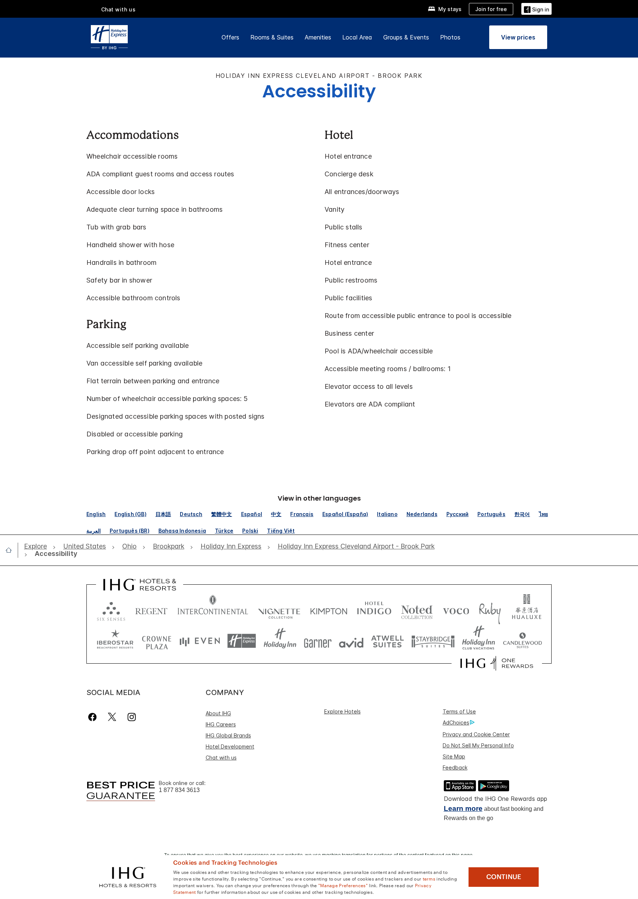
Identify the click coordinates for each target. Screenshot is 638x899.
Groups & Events (406, 37)
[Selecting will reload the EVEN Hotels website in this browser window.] (199, 641)
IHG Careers (221, 724)
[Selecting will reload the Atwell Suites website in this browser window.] (387, 641)
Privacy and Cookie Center (476, 734)
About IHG (218, 713)
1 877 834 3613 (179, 790)
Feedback (455, 767)
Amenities (318, 37)
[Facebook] (94, 717)
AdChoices (456, 722)
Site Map (454, 756)
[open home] (12, 550)
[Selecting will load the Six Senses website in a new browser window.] (111, 609)
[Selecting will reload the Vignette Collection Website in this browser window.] (279, 609)
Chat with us (221, 757)
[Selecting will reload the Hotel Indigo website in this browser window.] (374, 609)
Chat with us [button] (118, 9)
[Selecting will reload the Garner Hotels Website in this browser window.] (318, 641)
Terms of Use (459, 711)
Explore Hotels (342, 711)
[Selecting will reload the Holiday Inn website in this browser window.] (280, 641)
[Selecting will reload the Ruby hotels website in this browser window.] (490, 609)
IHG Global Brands (228, 735)
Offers (230, 37)
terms (429, 878)
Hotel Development (230, 746)
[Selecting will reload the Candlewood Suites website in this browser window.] (522, 641)
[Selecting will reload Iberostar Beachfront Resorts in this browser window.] (115, 641)
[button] (536, 8)
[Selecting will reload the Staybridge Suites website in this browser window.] (433, 641)
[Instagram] (131, 717)
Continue (503, 877)
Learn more (463, 808)
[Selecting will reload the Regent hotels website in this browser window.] (151, 609)
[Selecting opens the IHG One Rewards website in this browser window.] (496, 663)
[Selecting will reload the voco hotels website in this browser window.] (456, 609)
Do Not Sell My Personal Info (478, 745)
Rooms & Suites (272, 37)
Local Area (357, 37)
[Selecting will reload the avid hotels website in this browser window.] (351, 641)
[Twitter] (112, 717)
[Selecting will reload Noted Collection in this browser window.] (416, 609)
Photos (450, 37)
